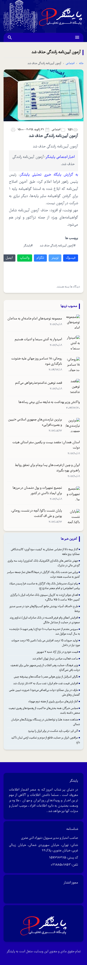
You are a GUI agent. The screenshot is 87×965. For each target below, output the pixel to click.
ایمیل (9, 258)
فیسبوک (70, 258)
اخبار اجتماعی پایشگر (60, 157)
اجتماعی (70, 63)
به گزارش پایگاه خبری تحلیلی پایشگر (49, 175)
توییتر (55, 258)
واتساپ (24, 258)
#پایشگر (28, 246)
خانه (81, 63)
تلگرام (40, 258)
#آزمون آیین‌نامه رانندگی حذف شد (57, 246)
